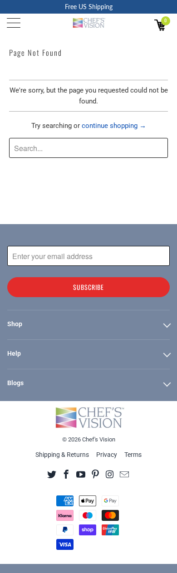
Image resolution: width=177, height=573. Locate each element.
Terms (133, 454)
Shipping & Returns (62, 454)
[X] (52, 474)
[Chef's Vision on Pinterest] (95, 474)
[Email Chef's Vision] (124, 474)
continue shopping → (114, 126)
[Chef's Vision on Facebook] (66, 474)
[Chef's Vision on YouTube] (81, 474)
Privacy (106, 454)
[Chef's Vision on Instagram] (110, 474)
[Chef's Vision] (88, 23)
